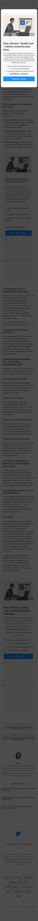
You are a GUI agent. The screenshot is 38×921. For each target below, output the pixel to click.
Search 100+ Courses (19, 79)
